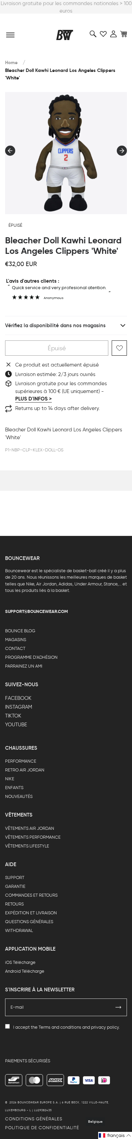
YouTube (16, 725)
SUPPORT (14, 877)
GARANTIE (15, 886)
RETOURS (14, 904)
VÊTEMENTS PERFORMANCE (33, 837)
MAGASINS (15, 639)
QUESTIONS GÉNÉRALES (29, 921)
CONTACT (15, 648)
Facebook (18, 698)
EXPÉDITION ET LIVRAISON (31, 912)
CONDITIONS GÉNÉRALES (33, 1118)
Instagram (18, 707)
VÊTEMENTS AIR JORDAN (29, 828)
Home (11, 63)
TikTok (13, 716)
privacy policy (105, 1027)
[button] (115, 1135)
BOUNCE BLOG (20, 630)
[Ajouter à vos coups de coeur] (119, 348)
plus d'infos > (33, 399)
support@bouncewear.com (36, 611)
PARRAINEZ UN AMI (23, 666)
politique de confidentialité (42, 1127)
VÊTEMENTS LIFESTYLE (27, 845)
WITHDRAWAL (19, 930)
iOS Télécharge (20, 962)
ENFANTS (14, 787)
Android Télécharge (24, 971)
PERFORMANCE (20, 761)
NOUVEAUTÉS (18, 796)
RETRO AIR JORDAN (24, 769)
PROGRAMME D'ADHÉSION (31, 657)
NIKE (9, 778)
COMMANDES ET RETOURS (31, 895)
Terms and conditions (60, 1027)
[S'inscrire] (118, 1007)
